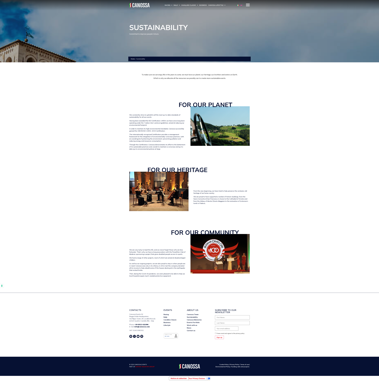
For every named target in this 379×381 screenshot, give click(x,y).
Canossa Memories (194, 320)
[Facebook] (130, 336)
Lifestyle (167, 325)
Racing (167, 5)
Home (133, 59)
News (189, 328)
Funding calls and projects (240, 367)
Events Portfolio (193, 322)
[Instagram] (134, 336)
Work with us (192, 325)
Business (203, 5)
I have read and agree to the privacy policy (230, 333)
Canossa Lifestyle (215, 5)
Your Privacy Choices (197, 378)
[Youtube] (138, 336)
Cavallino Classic (188, 5)
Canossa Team (192, 314)
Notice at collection (179, 378)
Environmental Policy (223, 367)
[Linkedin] (141, 336)
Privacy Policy (234, 364)
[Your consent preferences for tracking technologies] (2, 286)
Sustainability (192, 317)
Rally (176, 5)
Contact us (191, 331)
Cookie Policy (224, 364)
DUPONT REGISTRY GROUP (144, 367)
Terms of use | (245, 364)
